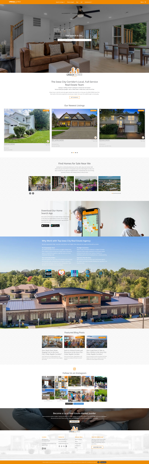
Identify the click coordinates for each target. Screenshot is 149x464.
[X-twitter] (64, 446)
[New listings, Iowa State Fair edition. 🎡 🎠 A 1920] (61, 395)
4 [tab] (77, 152)
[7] (119, 193)
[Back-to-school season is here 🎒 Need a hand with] (87, 395)
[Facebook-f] (59, 446)
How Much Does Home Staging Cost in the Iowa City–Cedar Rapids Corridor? (52, 352)
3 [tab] (75, 152)
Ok (98, 462)
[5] (116, 193)
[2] (113, 193)
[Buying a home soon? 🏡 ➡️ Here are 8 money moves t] (61, 382)
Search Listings (60, 2)
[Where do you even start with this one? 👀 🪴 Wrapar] (101, 395)
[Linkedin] (66, 446)
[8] (120, 193)
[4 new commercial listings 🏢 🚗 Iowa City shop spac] (87, 382)
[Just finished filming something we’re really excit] (101, 382)
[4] (115, 193)
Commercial (88, 2)
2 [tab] (73, 152)
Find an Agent (70, 2)
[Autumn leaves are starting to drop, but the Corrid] (48, 395)
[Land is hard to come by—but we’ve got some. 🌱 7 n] (74, 382)
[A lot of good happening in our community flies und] (74, 395)
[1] (112, 193)
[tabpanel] (27, 127)
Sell (81, 2)
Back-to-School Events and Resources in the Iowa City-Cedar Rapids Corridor (73, 352)
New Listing (46, 110)
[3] (114, 193)
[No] (147, 462)
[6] (118, 193)
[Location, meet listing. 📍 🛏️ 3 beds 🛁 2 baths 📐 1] (48, 382)
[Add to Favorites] (5, 110)
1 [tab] (71, 152)
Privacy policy (103, 462)
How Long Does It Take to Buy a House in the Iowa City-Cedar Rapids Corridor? (97, 352)
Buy (77, 2)
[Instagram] (61, 446)
